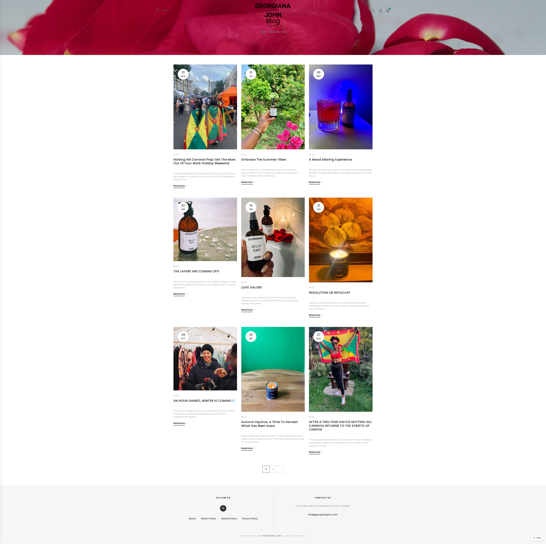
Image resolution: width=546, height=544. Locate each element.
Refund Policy (229, 518)
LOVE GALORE (251, 287)
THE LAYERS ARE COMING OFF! (196, 271)
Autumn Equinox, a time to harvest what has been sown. (269, 424)
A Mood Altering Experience (330, 159)
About (192, 518)
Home (263, 32)
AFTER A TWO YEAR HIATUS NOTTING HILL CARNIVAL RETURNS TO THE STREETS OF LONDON (340, 425)
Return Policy (208, 518)
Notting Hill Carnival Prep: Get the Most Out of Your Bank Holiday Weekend (204, 161)
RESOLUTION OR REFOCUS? (329, 293)
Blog (272, 32)
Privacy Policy (250, 518)
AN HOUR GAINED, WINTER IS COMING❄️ (204, 401)
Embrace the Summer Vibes (263, 159)
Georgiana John (272, 536)
